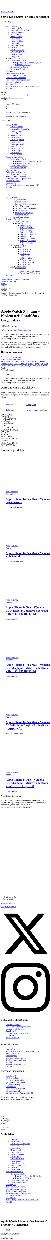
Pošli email (10, 410)
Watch (30, 364)
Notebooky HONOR (28, 234)
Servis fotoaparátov (17, 52)
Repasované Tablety (18, 69)
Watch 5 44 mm (36, 366)
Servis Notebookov (22, 206)
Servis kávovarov (16, 56)
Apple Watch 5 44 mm (36, 361)
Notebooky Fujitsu (27, 232)
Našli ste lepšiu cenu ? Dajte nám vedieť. (16, 330)
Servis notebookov (17, 32)
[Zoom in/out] (9, 1127)
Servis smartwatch (17, 45)
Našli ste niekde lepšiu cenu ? (17, 1064)
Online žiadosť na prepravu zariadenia (15, 279)
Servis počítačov (16, 28)
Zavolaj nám (31, 405)
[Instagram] (25, 1015)
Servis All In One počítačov (25, 204)
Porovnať (9, 494)
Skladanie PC (11, 84)
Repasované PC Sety (23, 65)
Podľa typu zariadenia (18, 200)
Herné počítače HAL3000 (15, 1089)
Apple (25, 361)
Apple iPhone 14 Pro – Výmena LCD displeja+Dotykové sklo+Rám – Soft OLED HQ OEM (27, 783)
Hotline (8, 104)
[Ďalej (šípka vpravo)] (4, 1129)
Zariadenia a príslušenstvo (15, 73)
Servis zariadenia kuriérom (16, 78)
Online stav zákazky (13, 82)
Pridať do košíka (7, 1238)
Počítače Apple (25, 249)
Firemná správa (11, 1056)
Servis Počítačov (21, 202)
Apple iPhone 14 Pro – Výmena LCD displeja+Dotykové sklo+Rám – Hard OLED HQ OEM (27, 610)
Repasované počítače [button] (18, 60)
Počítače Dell (25, 254)
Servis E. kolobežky (18, 50)
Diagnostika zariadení (14, 1091)
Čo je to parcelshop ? (13, 1084)
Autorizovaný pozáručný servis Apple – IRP (22, 86)
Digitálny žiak (11, 1076)
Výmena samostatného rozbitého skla (20, 1093)
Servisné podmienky (13, 1025)
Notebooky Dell (26, 230)
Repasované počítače (18, 245)
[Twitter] (25, 958)
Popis (8, 1230)
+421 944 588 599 (8, 903)
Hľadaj (4, 100)
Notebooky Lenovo (27, 238)
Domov (8, 195)
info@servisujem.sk (8, 907)
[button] (12, 492)
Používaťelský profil (13, 1049)
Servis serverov (16, 54)
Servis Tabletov (21, 210)
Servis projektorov (17, 41)
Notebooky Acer (26, 226)
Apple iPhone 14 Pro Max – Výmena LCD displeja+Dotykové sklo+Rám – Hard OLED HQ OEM (28, 668)
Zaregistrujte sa (20, 116)
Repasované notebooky (19, 67)
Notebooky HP (25, 236)
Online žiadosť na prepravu (16, 75)
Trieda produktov (12, 1078)
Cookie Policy (11, 1035)
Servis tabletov (15, 39)
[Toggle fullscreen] (7, 1127)
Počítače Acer (25, 251)
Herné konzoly (16, 37)
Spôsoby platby (11, 1031)
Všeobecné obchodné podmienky (18, 80)
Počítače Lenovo (26, 260)
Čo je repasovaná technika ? (16, 1080)
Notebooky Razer (26, 243)
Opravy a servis (11, 197)
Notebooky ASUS (27, 228)
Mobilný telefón (16, 34)
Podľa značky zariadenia (19, 217)
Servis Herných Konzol (24, 213)
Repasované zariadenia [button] (14, 58)
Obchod (12, 293)
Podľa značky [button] (20, 223)
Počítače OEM (25, 264)
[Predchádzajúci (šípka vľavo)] (2, 1129)
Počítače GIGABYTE (28, 262)
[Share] (4, 1127)
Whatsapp (10, 404)
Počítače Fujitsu (26, 258)
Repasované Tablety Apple (30, 271)
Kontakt (9, 88)
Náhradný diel (11, 71)
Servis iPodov (15, 47)
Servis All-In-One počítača (20, 30)
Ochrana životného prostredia (17, 1033)
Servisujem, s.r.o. (7, 12)
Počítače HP (24, 256)
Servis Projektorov (22, 215)
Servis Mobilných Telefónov (26, 208)
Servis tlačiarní (15, 43)
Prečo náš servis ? (12, 1054)
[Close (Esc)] (2, 1127)
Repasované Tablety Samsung (31, 273)
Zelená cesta (10, 1066)
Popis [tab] (8, 374)
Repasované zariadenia (14, 219)
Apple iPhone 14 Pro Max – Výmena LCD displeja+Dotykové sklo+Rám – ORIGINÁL (28, 725)
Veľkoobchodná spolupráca (16, 1082)
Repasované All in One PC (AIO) (28, 63)
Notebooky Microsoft (28, 241)
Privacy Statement (12, 1038)
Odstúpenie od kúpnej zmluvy (17, 1029)
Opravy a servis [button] (11, 26)
